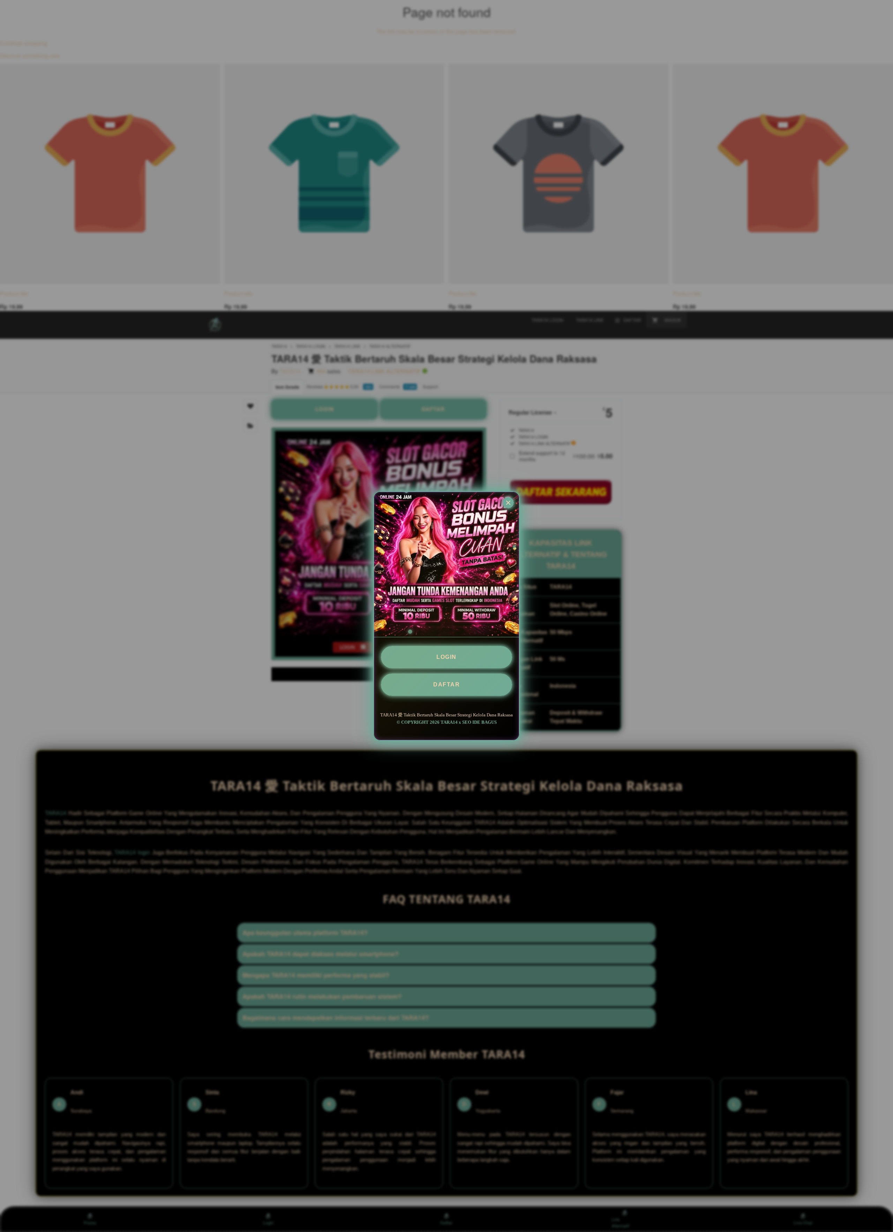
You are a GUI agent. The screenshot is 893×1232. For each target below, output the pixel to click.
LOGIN (446, 657)
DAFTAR (446, 684)
